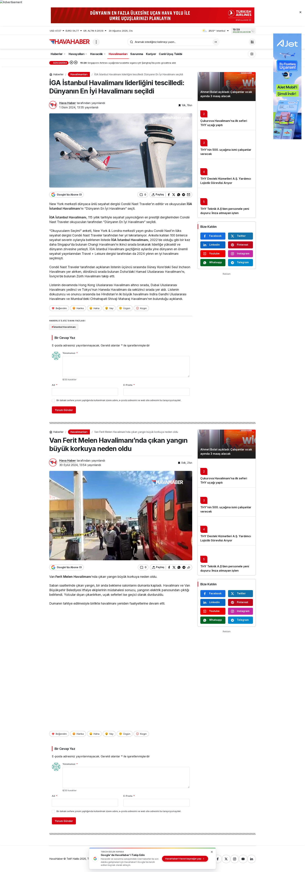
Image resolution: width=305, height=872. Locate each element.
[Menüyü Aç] (96, 41)
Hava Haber (67, 103)
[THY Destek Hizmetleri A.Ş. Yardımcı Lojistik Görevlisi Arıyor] (227, 173)
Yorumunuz (70, 353)
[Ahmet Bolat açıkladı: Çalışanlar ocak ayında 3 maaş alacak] (227, 86)
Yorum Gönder (64, 409)
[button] (252, 41)
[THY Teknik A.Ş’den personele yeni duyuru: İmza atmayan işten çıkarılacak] (227, 203)
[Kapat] (300, 12)
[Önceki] (71, 62)
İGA (189, 204)
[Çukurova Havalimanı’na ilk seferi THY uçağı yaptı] (227, 115)
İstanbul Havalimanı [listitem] (64, 326)
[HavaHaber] (69, 41)
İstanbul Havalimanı (64, 208)
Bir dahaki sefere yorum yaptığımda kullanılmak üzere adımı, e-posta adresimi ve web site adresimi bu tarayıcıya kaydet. (118, 400)
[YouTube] (243, 859)
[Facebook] (217, 859)
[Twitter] (226, 859)
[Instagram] (234, 859)
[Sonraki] (76, 62)
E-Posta (129, 384)
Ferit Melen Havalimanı (73, 576)
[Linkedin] (251, 859)
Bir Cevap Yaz (65, 338)
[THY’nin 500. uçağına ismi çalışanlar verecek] (227, 144)
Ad (54, 384)
